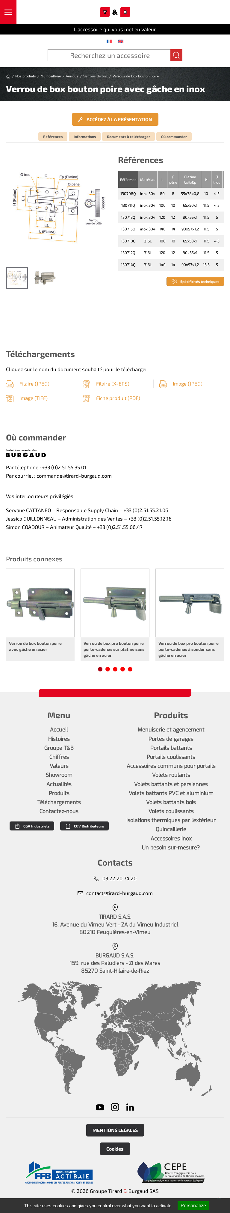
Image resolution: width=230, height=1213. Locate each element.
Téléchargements (59, 802)
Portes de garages (171, 739)
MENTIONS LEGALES (115, 1130)
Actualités (59, 784)
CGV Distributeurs (89, 826)
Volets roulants (171, 775)
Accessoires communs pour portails (171, 766)
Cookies (115, 1148)
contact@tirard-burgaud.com (119, 893)
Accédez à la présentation (119, 119)
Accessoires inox (171, 838)
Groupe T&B (59, 748)
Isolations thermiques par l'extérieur (171, 820)
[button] (8, 12)
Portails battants (171, 748)
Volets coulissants (171, 811)
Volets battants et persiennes (171, 784)
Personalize (193, 1205)
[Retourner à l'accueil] (115, 12)
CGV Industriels (36, 826)
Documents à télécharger (128, 136)
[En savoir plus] (59, 1172)
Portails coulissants (171, 757)
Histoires (59, 739)
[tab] (17, 278)
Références (53, 136)
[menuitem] (109, 41)
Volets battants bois (171, 802)
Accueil (59, 729)
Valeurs (59, 766)
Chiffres (59, 757)
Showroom (59, 775)
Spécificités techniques (199, 281)
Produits (59, 793)
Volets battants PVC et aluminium (171, 793)
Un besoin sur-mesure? (171, 847)
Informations (85, 136)
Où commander (174, 136)
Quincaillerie (171, 829)
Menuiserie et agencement (171, 729)
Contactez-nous (59, 811)
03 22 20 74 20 (119, 878)
